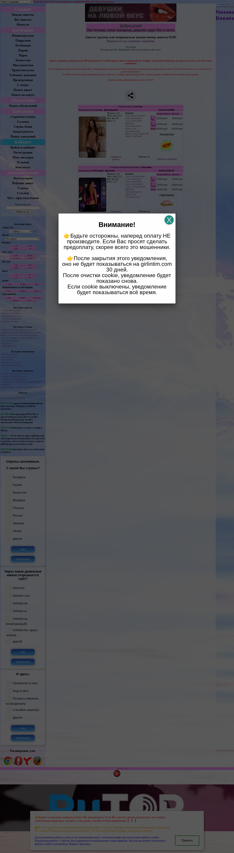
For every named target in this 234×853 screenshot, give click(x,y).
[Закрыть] (169, 219)
